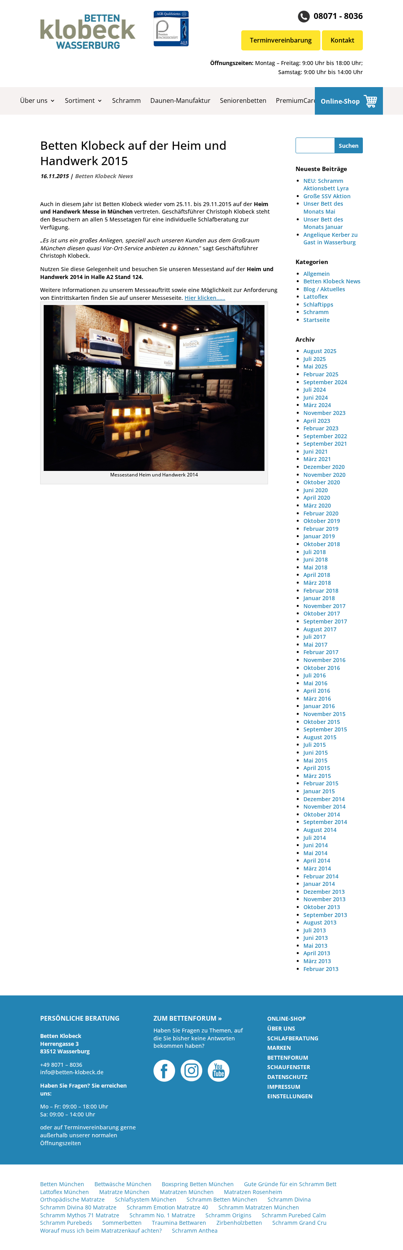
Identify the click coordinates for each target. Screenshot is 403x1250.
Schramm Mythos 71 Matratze (79, 1215)
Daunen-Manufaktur (180, 100)
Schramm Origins (228, 1215)
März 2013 (317, 961)
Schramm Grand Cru (299, 1222)
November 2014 (324, 806)
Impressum (283, 1086)
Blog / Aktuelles (324, 289)
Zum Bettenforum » (187, 1019)
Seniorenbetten (243, 100)
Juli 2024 (314, 389)
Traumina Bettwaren (179, 1222)
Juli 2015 (314, 744)
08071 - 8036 (338, 15)
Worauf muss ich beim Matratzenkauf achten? (101, 1230)
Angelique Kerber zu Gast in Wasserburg (330, 238)
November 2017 (324, 606)
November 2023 (324, 413)
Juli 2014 (314, 837)
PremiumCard (297, 100)
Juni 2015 (315, 752)
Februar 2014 (320, 876)
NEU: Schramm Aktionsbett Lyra (326, 184)
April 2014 (316, 860)
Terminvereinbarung (281, 40)
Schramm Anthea (195, 1230)
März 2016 (317, 698)
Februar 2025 (320, 374)
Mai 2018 (315, 567)
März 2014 (317, 868)
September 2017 (325, 621)
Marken (279, 1047)
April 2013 (316, 953)
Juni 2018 (315, 559)
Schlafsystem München (145, 1199)
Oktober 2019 (321, 521)
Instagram (191, 1071)
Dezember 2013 (324, 891)
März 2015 (317, 775)
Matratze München (124, 1192)
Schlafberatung (292, 1038)
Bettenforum (287, 1057)
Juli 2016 (314, 675)
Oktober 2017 (321, 613)
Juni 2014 (315, 845)
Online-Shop (340, 101)
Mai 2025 (315, 366)
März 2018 (317, 582)
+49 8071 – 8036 (61, 1064)
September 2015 (325, 729)
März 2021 (317, 459)
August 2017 (319, 629)
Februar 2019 (320, 528)
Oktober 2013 (321, 907)
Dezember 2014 (324, 799)
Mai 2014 (315, 853)
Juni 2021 (315, 451)
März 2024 (317, 405)
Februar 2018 (320, 590)
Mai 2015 (315, 760)
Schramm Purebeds (66, 1222)
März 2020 (317, 505)
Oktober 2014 (321, 814)
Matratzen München (187, 1192)
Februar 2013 (320, 969)
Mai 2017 (315, 644)
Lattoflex (315, 296)
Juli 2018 (314, 552)
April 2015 (316, 768)
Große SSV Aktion (327, 196)
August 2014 (319, 829)
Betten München (62, 1184)
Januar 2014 (319, 883)
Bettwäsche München (123, 1184)
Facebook (164, 1071)
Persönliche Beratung (80, 1019)
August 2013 (319, 922)
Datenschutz (287, 1077)
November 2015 (324, 714)
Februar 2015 (320, 783)
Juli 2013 (314, 930)
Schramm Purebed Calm (294, 1215)
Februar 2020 (320, 513)
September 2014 (325, 822)
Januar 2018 (319, 598)
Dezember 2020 (324, 467)
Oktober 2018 (321, 544)
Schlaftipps (318, 304)
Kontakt (342, 40)
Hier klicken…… (205, 297)
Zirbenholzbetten (239, 1222)
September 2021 (325, 443)
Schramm (126, 100)
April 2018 (316, 574)
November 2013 (324, 899)
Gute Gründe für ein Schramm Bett (290, 1184)
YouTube (218, 1071)
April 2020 (316, 497)
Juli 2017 (314, 636)
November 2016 (324, 660)
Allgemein (316, 273)
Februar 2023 (320, 428)
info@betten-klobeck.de (72, 1072)
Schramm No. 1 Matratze (162, 1215)
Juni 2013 (315, 937)
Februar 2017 (320, 652)
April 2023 (316, 420)
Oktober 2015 (321, 721)
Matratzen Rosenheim (253, 1192)
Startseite (316, 320)
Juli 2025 (314, 359)
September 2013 (325, 915)
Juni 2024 (315, 397)
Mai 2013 (315, 945)
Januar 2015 (319, 791)
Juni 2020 (315, 490)
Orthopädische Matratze (72, 1199)
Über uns (34, 100)
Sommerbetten (122, 1222)
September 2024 (325, 382)
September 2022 (325, 436)
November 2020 (324, 474)
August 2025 (319, 351)
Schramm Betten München (222, 1199)
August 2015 (319, 737)
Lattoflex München (64, 1192)
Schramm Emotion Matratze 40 (167, 1207)
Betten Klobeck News (104, 176)
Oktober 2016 (321, 668)
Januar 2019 (319, 536)
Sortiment (80, 100)
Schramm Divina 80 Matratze (78, 1207)
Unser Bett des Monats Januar (323, 223)
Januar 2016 (319, 706)
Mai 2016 (315, 683)
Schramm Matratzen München (258, 1207)
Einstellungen (289, 1096)
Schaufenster (288, 1067)
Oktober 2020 (321, 482)
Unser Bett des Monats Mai (323, 207)
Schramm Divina (289, 1199)
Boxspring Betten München (198, 1184)
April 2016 (316, 690)
